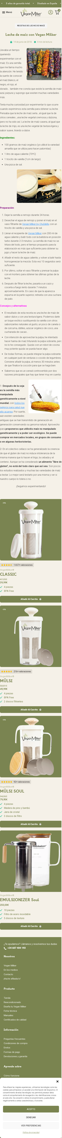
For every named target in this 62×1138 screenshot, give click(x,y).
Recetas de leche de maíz (31, 25)
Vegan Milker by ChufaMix (35, 224)
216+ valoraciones (22, 671)
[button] (57, 1081)
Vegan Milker (35, 233)
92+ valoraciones (22, 782)
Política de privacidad (31, 1132)
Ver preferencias (31, 1125)
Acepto (31, 1109)
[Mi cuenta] (50, 12)
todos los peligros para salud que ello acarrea (12, 407)
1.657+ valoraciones (23, 565)
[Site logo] (31, 12)
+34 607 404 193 (17, 947)
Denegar (31, 1117)
